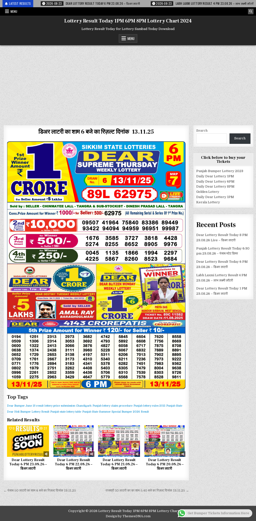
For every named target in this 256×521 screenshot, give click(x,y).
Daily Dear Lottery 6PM (215, 181)
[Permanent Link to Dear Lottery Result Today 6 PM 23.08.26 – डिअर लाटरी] (28, 441)
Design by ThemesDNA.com (128, 516)
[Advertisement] (128, 83)
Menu (13, 11)
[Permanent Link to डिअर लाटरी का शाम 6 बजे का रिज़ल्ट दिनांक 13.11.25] (96, 265)
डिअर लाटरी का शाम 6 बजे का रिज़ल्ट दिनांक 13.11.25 (96, 132)
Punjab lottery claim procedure (112, 405)
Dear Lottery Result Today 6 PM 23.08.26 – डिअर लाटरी (28, 464)
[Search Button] (251, 11)
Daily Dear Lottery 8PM (215, 186)
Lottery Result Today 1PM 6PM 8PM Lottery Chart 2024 (128, 21)
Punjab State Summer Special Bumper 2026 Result (115, 411)
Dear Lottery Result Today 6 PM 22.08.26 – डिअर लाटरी (73, 464)
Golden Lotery (207, 192)
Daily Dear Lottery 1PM (215, 176)
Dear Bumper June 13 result (25, 405)
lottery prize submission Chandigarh (68, 405)
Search (202, 130)
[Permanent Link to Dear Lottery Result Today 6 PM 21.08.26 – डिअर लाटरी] (119, 441)
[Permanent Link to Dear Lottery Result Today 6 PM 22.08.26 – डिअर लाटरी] (73, 441)
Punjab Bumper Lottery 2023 (219, 171)
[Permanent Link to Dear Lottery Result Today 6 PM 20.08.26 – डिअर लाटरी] (165, 441)
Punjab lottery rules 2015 (149, 405)
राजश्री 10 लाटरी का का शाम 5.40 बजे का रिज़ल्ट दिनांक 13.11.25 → (147, 490)
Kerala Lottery (208, 202)
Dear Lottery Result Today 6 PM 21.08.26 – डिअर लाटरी (119, 464)
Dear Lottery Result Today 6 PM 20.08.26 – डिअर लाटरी (165, 464)
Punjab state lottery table (65, 411)
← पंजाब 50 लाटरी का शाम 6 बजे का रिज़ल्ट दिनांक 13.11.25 (40, 490)
